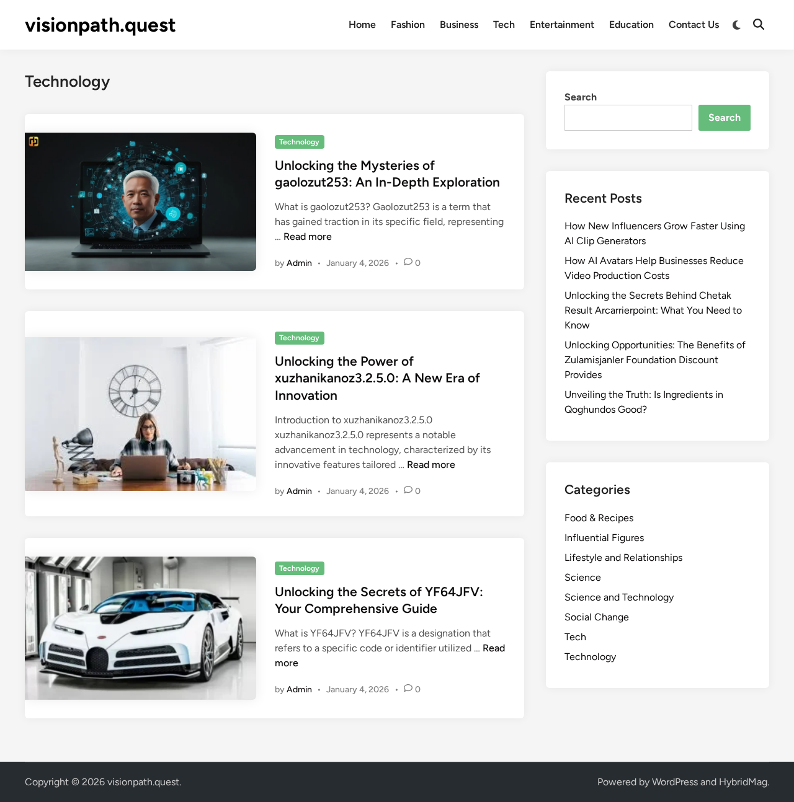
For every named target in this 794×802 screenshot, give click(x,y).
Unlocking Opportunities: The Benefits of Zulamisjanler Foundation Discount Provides (655, 360)
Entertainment (562, 24)
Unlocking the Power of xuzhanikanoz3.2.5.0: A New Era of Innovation (377, 378)
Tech (504, 24)
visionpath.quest (100, 25)
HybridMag (743, 782)
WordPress (675, 782)
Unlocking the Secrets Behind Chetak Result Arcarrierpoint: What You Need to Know (653, 310)
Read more (307, 236)
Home (362, 24)
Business (459, 24)
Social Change (596, 617)
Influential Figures (604, 538)
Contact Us (694, 24)
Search (580, 97)
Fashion (408, 24)
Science (582, 577)
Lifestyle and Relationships (623, 557)
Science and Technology (619, 597)
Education (631, 24)
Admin (299, 263)
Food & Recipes (598, 518)
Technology (299, 142)
